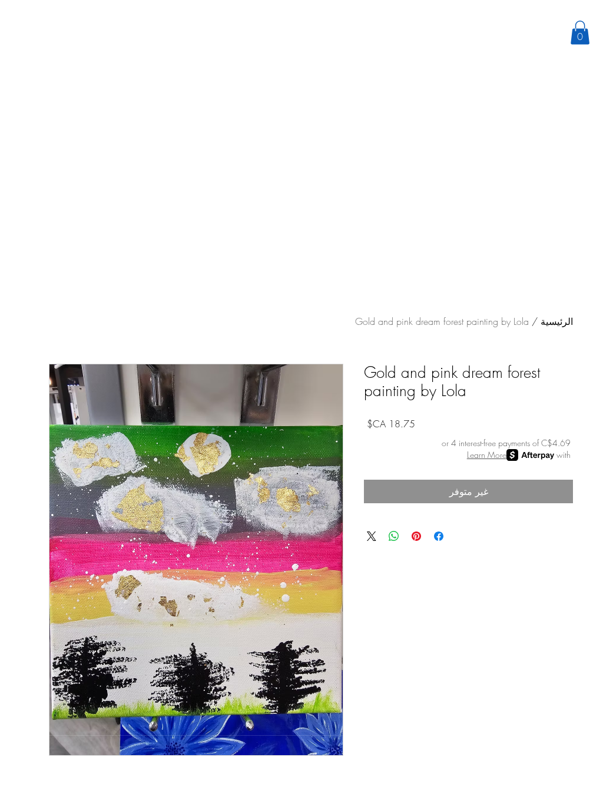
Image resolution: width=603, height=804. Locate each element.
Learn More (486, 454)
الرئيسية (557, 321)
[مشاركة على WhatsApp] (394, 536)
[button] (580, 33)
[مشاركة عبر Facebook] (439, 536)
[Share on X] (372, 536)
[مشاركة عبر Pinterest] (416, 536)
